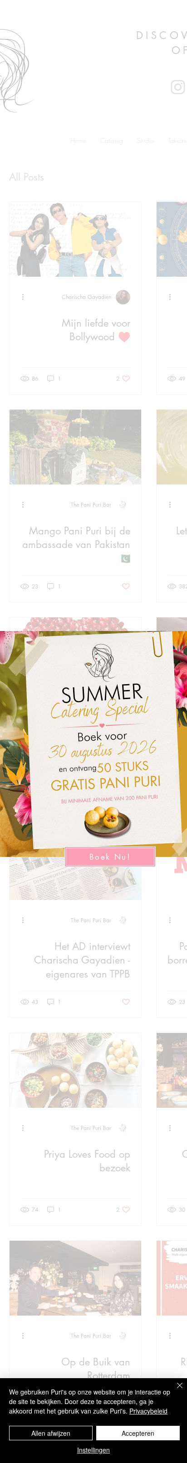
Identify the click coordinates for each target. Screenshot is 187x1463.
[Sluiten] (174, 1391)
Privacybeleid (148, 1410)
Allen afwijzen (50, 1433)
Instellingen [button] (93, 1449)
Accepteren (138, 1433)
